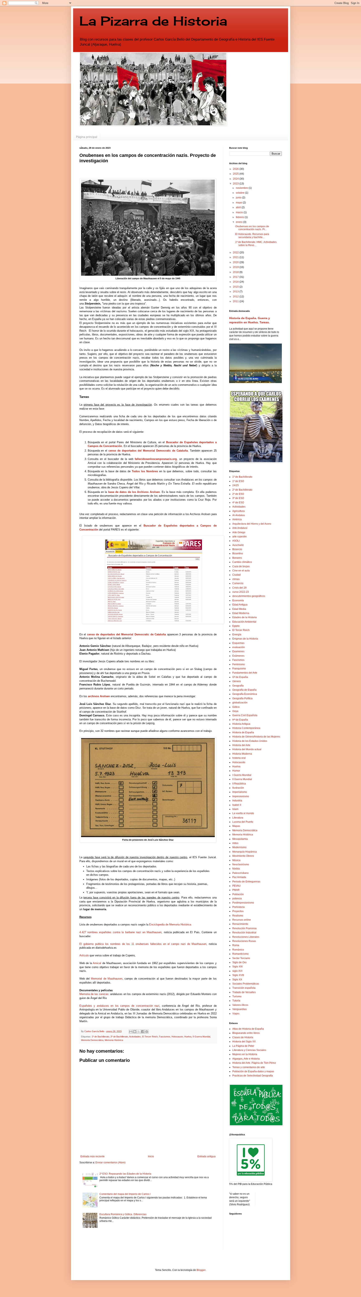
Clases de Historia (242, 1037)
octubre (240, 192)
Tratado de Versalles (244, 992)
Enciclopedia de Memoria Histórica (170, 924)
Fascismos (164, 1036)
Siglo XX (237, 979)
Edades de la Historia (244, 617)
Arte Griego (238, 532)
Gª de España (240, 677)
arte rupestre (239, 536)
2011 (236, 301)
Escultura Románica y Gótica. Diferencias (122, 1214)
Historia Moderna (242, 753)
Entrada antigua (206, 1156)
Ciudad (236, 574)
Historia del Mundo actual (246, 749)
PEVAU (236, 885)
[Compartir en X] (139, 1031)
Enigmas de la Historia (245, 638)
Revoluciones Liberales (245, 936)
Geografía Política (242, 698)
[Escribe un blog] (135, 1031)
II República (239, 783)
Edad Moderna (240, 613)
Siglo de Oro (239, 962)
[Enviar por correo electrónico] (131, 1031)
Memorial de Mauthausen (106, 978)
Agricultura (238, 511)
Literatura (237, 817)
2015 (236, 286)
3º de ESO (238, 498)
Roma (235, 945)
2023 (236, 183)
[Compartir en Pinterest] (147, 1031)
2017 (236, 276)
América (237, 519)
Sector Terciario (241, 958)
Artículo (84, 955)
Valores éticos (240, 1005)
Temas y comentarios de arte (248, 1067)
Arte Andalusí (239, 528)
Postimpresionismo (243, 902)
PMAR (236, 889)
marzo (240, 212)
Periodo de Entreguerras (246, 881)
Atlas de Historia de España (248, 1028)
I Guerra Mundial (241, 775)
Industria (237, 800)
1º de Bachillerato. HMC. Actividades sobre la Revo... (256, 243)
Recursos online (241, 919)
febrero (240, 217)
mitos (235, 843)
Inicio (151, 1156)
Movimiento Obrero (243, 855)
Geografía (238, 685)
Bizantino (237, 553)
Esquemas (238, 643)
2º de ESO (238, 493)
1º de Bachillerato (100, 1036)
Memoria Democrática (92, 1040)
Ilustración (238, 787)
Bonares (237, 557)
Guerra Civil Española (244, 715)
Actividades (135, 1036)
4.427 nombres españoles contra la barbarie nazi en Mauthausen (120, 932)
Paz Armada (239, 877)
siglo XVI (237, 971)
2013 (236, 291)
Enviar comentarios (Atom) (110, 1162)
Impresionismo (240, 796)
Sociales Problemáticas (245, 983)
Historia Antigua (241, 723)
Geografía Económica (244, 694)
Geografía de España (244, 689)
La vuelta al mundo (243, 813)
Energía (236, 634)
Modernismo (239, 847)
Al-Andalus (238, 515)
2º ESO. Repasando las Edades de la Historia (125, 1173)
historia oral (239, 757)
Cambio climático (242, 562)
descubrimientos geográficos (248, 596)
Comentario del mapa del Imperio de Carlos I (124, 1194)
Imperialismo (239, 792)
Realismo (237, 915)
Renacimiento (240, 924)
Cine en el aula (241, 570)
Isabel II (236, 804)
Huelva (187, 1036)
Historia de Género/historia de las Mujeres (256, 736)
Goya (235, 711)
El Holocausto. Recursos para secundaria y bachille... (252, 236)
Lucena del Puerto (242, 821)
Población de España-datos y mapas (253, 1071)
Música (236, 860)
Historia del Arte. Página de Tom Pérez (254, 1062)
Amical (97, 963)
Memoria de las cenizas (93, 994)
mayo (239, 202)
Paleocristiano (240, 873)
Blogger (201, 1270)
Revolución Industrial (244, 932)
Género (236, 681)
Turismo (237, 996)
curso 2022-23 (240, 591)
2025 (236, 173)
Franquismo (239, 668)
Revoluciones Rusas (244, 941)
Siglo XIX (237, 966)
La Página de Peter (243, 1045)
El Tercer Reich (150, 1036)
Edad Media (239, 609)
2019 (236, 267)
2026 (236, 169)
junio (239, 197)
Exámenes (238, 655)
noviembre (242, 188)
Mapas (236, 826)
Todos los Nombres (145, 471)
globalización (240, 702)
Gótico (236, 707)
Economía (238, 600)
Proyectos (238, 911)
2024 (236, 178)
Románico (238, 949)
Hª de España (240, 719)
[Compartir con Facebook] (143, 1031)
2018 (236, 272)
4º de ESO (238, 502)
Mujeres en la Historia (244, 1054)
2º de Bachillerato (119, 1036)
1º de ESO (238, 481)
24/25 (235, 485)
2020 (236, 262)
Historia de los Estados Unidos (249, 741)
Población (238, 894)
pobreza (237, 898)
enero (239, 222)
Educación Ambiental (244, 621)
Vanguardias (239, 1009)
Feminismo (238, 664)
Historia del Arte (241, 745)
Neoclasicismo (240, 864)
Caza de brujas (241, 566)
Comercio (237, 583)
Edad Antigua (240, 604)
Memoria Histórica (114, 1040)
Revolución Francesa (244, 928)
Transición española (243, 987)
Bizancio (237, 549)
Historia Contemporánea (246, 728)
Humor (236, 770)
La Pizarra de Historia (153, 20)
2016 (236, 281)
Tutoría (236, 1000)
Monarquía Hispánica (244, 851)
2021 (236, 257)
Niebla (236, 868)
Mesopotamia (240, 839)
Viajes (235, 1013)
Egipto (236, 625)
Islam (235, 809)
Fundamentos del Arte (244, 672)
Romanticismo (240, 953)
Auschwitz (238, 545)
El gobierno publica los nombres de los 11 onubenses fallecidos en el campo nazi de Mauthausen (142, 943)
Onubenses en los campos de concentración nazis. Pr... (252, 228)
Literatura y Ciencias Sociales (249, 1050)
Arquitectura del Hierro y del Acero (251, 523)
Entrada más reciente (92, 1156)
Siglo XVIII (238, 975)
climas (236, 579)
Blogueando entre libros (246, 1033)
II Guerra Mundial (201, 1036)
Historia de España (243, 732)
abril (239, 207)
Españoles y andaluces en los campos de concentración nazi (119, 1005)
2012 (236, 296)
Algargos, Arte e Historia (246, 1058)
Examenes (238, 651)
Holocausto (177, 1036)
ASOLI (236, 540)
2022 (236, 252)
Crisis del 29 (239, 587)
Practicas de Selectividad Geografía (252, 1075)
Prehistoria (238, 907)
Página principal (86, 136)
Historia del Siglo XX (244, 1041)
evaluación (238, 647)
